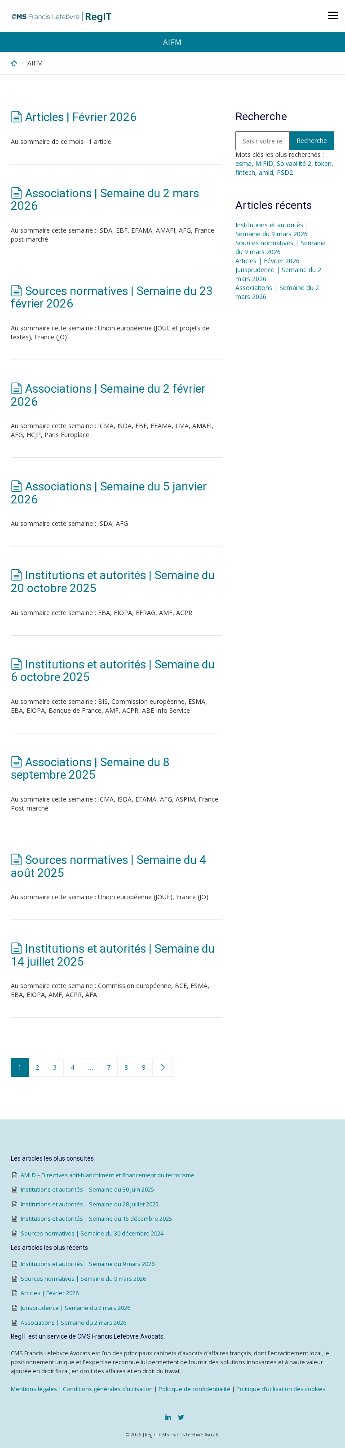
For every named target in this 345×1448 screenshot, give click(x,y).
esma (243, 163)
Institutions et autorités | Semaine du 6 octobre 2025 (113, 671)
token (323, 163)
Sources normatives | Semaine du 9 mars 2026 (280, 247)
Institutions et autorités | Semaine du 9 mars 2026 (272, 229)
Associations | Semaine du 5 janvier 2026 (109, 493)
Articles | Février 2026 (81, 117)
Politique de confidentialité (194, 1389)
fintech (245, 172)
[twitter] (181, 1417)
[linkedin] (168, 1417)
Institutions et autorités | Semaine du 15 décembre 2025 (96, 1219)
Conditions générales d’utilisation (108, 1389)
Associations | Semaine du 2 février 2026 (108, 395)
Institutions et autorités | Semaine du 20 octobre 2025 (113, 581)
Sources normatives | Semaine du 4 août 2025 (108, 866)
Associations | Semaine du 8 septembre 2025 (90, 768)
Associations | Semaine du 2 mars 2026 (105, 199)
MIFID (264, 163)
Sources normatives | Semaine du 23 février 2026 (112, 297)
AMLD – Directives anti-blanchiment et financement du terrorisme (108, 1175)
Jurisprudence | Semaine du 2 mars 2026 (75, 1308)
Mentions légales (34, 1389)
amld (266, 172)
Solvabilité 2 (294, 163)
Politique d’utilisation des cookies (281, 1389)
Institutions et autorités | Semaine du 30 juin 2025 (87, 1189)
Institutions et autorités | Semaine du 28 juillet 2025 (90, 1204)
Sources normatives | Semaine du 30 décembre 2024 (92, 1233)
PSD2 (285, 172)
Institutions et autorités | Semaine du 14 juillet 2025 (113, 955)
